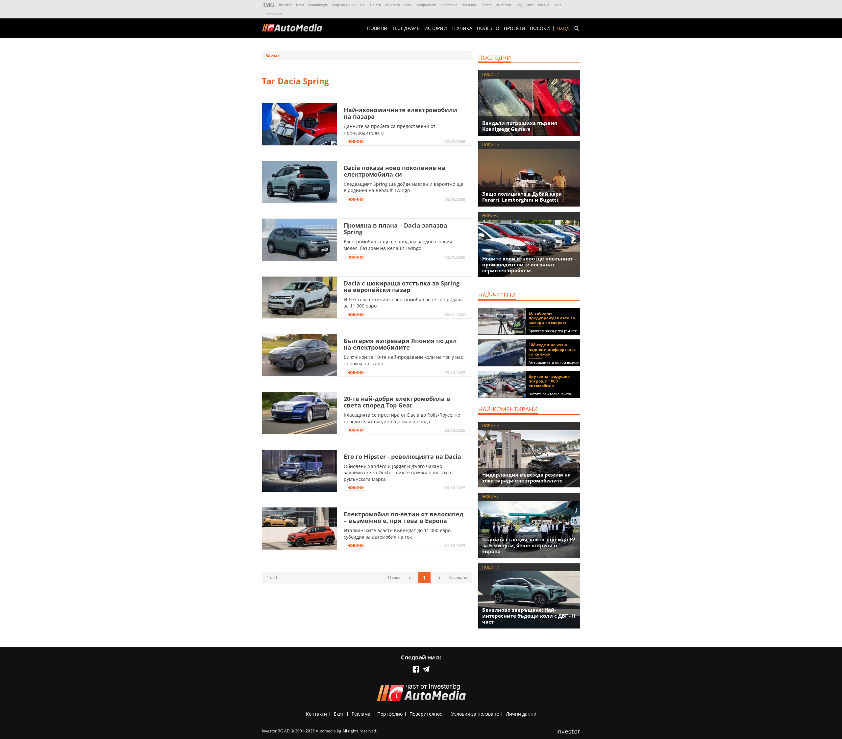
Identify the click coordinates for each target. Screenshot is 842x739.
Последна (457, 577)
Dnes (300, 4)
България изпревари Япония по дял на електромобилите (400, 344)
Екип (339, 714)
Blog (518, 4)
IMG (269, 5)
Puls (407, 4)
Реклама (361, 714)
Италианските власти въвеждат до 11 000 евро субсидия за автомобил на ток (397, 533)
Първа (394, 577)
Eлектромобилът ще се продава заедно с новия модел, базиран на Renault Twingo (398, 244)
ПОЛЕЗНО (488, 28)
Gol (362, 4)
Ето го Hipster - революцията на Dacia (402, 456)
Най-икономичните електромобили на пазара (400, 113)
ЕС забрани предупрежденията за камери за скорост (552, 317)
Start (530, 4)
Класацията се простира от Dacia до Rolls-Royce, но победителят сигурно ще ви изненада (402, 418)
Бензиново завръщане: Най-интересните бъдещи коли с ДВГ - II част (528, 615)
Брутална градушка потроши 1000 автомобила (549, 381)
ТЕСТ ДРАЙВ (406, 28)
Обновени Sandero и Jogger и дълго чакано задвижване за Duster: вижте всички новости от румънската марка (398, 472)
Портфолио (390, 714)
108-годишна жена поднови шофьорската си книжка (552, 349)
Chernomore (273, 14)
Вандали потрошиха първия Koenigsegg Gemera (519, 126)
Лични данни (521, 714)
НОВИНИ (377, 28)
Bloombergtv (318, 4)
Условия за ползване (475, 714)
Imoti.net (469, 4)
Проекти (514, 28)
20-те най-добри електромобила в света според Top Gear (397, 402)
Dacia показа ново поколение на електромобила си (394, 171)
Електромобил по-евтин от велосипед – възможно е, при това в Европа (403, 517)
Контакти (316, 714)
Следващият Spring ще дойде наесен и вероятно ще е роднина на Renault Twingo (403, 187)
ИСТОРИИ (435, 28)
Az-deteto (503, 4)
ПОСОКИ (540, 28)
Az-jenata (392, 4)
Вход (563, 28)
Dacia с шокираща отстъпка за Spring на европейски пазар (401, 286)
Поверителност (426, 714)
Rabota (486, 4)
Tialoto (375, 4)
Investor (285, 4)
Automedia (449, 4)
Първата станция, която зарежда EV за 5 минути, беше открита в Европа (528, 545)
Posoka (543, 4)
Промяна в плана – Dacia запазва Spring (395, 228)
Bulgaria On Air (344, 4)
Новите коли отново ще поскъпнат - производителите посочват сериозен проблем (529, 264)
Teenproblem (425, 4)
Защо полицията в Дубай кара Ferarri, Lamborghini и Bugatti (522, 196)
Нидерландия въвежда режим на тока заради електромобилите (526, 477)
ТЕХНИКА (462, 28)
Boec (557, 4)
